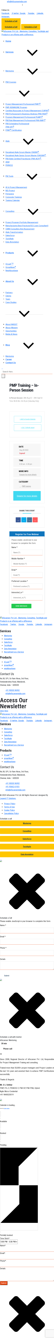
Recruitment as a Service (14, 652)
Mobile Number (18, 558)
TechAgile (10, 239)
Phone (3, 948)
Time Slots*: (5, 1238)
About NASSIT (11, 324)
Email (14, 570)
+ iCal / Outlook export (27, 428)
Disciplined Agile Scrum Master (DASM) (22, 152)
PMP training (26, 486)
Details (2, 959)
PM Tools (9, 176)
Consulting (10, 211)
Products (10, 253)
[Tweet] (23, 519)
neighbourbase (12, 270)
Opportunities (11, 331)
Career (9, 359)
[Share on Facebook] (18, 519)
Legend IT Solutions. (8, 798)
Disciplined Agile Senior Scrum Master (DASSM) (26, 155)
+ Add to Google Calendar (28, 419)
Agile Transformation (14, 232)
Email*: (2, 1253)
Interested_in (17, 592)
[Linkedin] (29, 519)
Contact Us (11, 362)
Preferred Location (19, 581)
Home (8, 41)
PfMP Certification (14, 130)
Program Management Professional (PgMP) (24, 117)
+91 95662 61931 (31, 5)
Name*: (3, 1245)
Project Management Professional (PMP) (23, 104)
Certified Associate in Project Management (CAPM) (27, 111)
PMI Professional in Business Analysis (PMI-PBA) (26, 114)
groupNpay (11, 267)
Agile (8, 141)
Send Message (21, 606)
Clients (8, 296)
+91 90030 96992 (14, 5)
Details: (3, 1268)
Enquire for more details (28, 475)
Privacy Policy (9, 803)
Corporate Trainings (14, 197)
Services (10, 52)
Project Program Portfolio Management (22, 222)
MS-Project (10, 190)
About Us (10, 281)
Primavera (10, 194)
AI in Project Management (16, 187)
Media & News (11, 334)
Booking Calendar (6, 1108)
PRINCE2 (9, 165)
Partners (9, 292)
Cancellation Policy (11, 813)
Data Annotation (12, 242)
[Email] (35, 519)
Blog (8, 345)
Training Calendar (13, 200)
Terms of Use (9, 807)
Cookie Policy (9, 810)
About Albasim (12, 328)
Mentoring (10, 71)
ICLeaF (9, 264)
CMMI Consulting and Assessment (20, 229)
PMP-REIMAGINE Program (16, 107)
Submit (6, 976)
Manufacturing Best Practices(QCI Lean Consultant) (27, 226)
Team (8, 299)
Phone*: (3, 1261)
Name (14, 547)
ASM (7, 162)
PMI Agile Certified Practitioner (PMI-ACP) (23, 159)
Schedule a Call (11, 21)
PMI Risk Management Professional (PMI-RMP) (25, 120)
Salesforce (10, 235)
